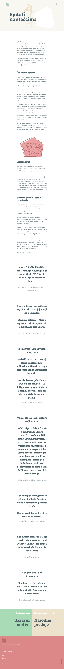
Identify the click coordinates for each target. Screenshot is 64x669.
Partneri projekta (5, 661)
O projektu (4, 658)
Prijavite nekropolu (6, 663)
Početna (3, 655)
